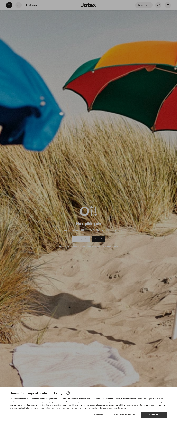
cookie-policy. (120, 408)
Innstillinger (99, 414)
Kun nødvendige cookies (123, 414)
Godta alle (154, 414)
